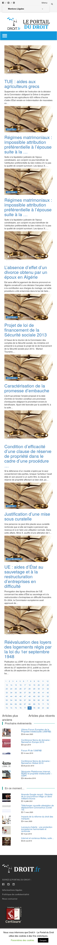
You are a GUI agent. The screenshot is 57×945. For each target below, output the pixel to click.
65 (16, 704)
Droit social (11, 317)
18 (29, 685)
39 (34, 692)
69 (34, 704)
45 (16, 696)
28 (29, 688)
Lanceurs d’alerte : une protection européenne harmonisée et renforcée (36, 829)
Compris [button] (43, 940)
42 (48, 692)
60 (39, 700)
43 (7, 696)
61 (43, 700)
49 (34, 696)
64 (11, 704)
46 (20, 696)
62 (48, 700)
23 (7, 688)
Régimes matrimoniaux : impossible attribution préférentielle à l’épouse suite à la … (28, 144)
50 (39, 696)
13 (7, 685)
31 (43, 688)
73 (7, 708)
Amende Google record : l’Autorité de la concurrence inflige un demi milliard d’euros (36, 796)
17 (25, 685)
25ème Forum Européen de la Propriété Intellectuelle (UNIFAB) (36, 730)
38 (29, 692)
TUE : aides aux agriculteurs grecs (21, 83)
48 (29, 696)
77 (25, 708)
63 (7, 704)
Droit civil (10, 129)
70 (39, 704)
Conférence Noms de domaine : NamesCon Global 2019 (36, 762)
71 (43, 704)
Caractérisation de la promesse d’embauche (26, 388)
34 (11, 692)
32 (48, 688)
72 (48, 704)
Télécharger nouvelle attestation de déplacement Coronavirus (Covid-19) (37, 807)
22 (48, 685)
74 (11, 708)
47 (25, 696)
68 (29, 704)
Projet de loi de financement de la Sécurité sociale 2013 (25, 330)
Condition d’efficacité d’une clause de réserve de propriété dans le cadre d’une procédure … (27, 456)
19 (34, 685)
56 (20, 700)
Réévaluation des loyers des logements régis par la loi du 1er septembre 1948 (28, 649)
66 (20, 704)
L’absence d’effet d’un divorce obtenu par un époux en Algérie (25, 272)
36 (20, 692)
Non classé (11, 192)
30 (39, 688)
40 (39, 692)
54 (11, 700)
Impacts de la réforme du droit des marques (37, 817)
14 (11, 685)
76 (20, 708)
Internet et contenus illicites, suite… (37, 838)
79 (34, 708)
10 (38, 681)
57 (25, 700)
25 (16, 688)
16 (20, 685)
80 (39, 708)
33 (7, 692)
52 (48, 696)
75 (16, 708)
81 (43, 708)
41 (43, 692)
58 (29, 700)
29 (34, 688)
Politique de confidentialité (15, 894)
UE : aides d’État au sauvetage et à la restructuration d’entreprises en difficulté (23, 576)
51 (43, 696)
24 (11, 688)
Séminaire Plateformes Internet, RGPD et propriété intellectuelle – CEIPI (36, 773)
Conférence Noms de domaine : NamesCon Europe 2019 (36, 740)
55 (16, 700)
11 (43, 681)
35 (16, 692)
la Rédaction (15, 70)
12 (47, 681)
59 (34, 700)
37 (25, 692)
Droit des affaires (13, 73)
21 (43, 685)
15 (16, 685)
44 (11, 696)
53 (7, 700)
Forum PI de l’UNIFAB (31, 750)
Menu (44, 2)
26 (20, 688)
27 (25, 688)
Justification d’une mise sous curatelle (27, 516)
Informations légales (12, 890)
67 (25, 704)
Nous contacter (10, 898)
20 (39, 685)
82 (48, 708)
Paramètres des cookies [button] (22, 940)
